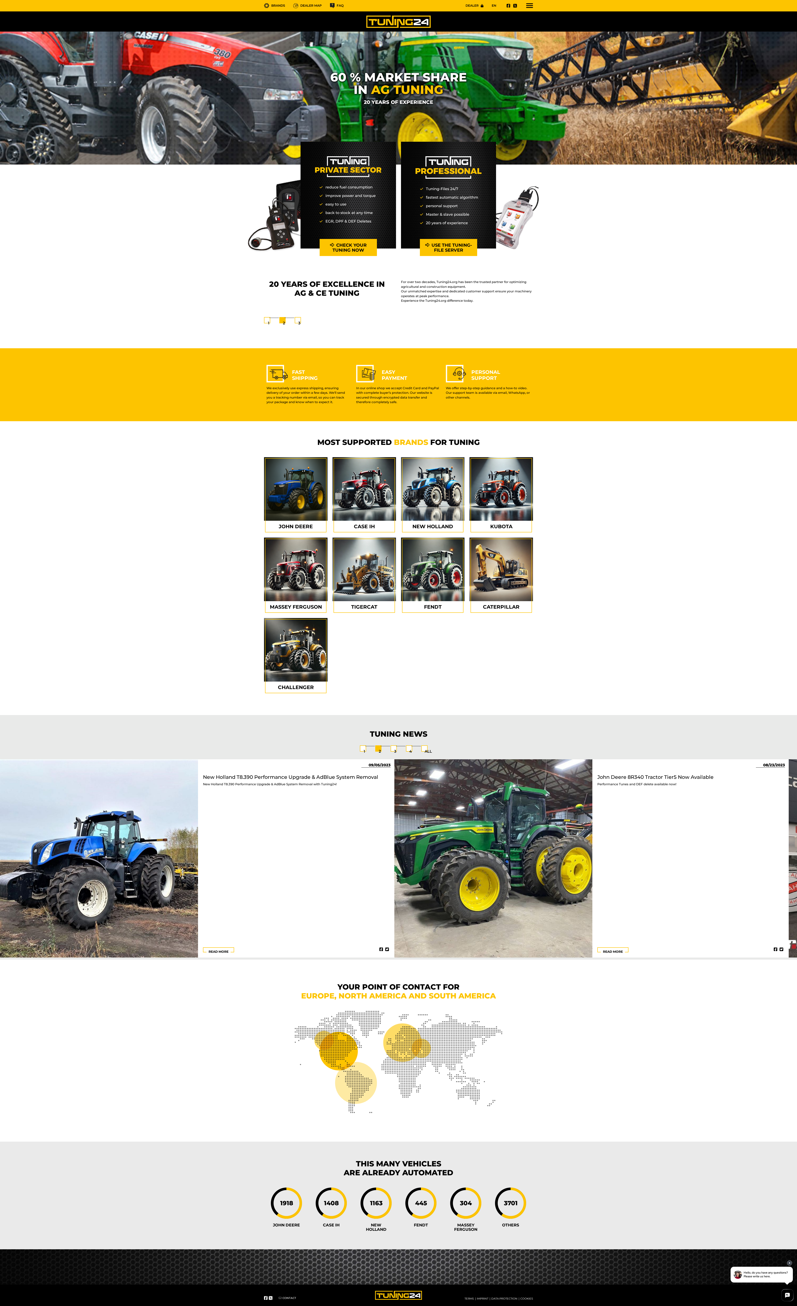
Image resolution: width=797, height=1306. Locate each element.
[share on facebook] (381, 949)
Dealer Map (311, 5)
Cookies (526, 1298)
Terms (469, 1298)
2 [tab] (284, 323)
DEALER (472, 5)
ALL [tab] (428, 751)
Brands (278, 5)
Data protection (504, 1298)
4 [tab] (410, 751)
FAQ (340, 5)
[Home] (398, 21)
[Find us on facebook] (508, 6)
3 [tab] (299, 323)
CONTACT (289, 1298)
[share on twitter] (387, 949)
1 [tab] (268, 323)
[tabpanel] (398, 298)
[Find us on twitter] (514, 6)
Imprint (482, 1298)
